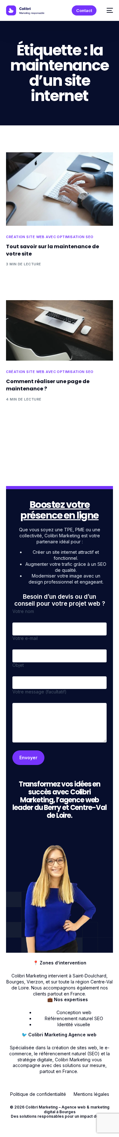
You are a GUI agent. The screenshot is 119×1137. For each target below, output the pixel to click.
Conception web (73, 1012)
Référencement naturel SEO (74, 1018)
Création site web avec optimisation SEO (49, 237)
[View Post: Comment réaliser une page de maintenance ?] (59, 330)
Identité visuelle (73, 1024)
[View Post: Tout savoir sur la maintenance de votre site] (59, 189)
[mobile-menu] (108, 10)
